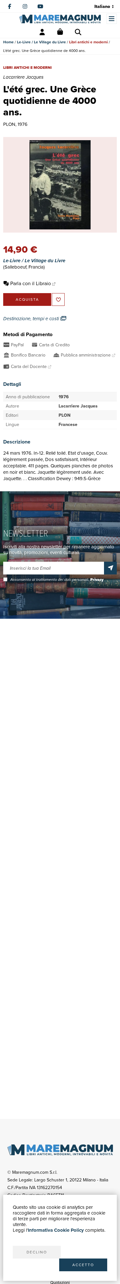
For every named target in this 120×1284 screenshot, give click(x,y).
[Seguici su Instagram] (25, 6)
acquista (27, 299)
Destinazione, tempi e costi (31, 318)
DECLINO (37, 1252)
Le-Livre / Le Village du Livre (41, 42)
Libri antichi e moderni (88, 42)
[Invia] (110, 568)
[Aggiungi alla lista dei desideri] (58, 299)
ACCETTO (83, 1264)
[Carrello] (60, 32)
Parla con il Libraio (30, 283)
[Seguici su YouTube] (40, 6)
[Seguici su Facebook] (9, 6)
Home (8, 42)
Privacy (96, 579)
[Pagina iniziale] (60, 19)
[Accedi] (42, 32)
